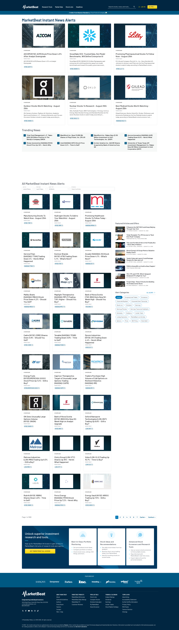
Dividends (108, 599)
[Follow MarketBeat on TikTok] (38, 611)
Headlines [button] (79, 7)
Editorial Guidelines (62, 599)
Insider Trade (139, 313)
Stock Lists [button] (69, 7)
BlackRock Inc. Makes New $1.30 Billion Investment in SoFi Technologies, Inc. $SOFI (106, 137)
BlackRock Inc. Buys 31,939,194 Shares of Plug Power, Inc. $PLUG (72, 136)
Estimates (120, 313)
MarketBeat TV (76, 602)
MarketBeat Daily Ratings (79, 599)
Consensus (144, 297)
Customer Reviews (77, 604)
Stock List (120, 305)
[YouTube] (29, 611)
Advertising (125, 597)
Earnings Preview (122, 309)
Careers (58, 607)
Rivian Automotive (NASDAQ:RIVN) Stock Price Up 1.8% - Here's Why (39, 144)
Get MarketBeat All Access (40, 551)
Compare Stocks (95, 599)
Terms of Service (127, 609)
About (58, 597)
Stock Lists (93, 597)
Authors (58, 602)
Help (61, 612)
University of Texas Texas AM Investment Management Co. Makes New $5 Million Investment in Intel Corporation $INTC (141, 146)
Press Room (59, 604)
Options (119, 321)
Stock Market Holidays (111, 607)
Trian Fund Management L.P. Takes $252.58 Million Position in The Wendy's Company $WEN (39, 137)
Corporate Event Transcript (139, 301)
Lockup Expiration (122, 317)
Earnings (137, 305)
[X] (23, 611)
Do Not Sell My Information (130, 602)
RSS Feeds (125, 607)
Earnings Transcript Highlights (140, 309)
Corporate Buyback (122, 301)
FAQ (57, 612)
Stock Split (144, 321)
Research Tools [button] (47, 7)
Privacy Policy (126, 604)
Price (126, 321)
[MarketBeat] (30, 6)
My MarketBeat (94, 604)
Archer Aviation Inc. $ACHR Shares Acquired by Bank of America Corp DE (107, 145)
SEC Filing (135, 321)
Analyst (119, 297)
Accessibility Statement (129, 599)
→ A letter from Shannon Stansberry (79, 13)
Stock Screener (94, 607)
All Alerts (150, 292)
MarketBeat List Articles (138, 317)
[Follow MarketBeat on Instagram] (35, 611)
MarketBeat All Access (78, 597)
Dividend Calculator (96, 602)
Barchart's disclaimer (81, 626)
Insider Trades (109, 604)
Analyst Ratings (109, 597)
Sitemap (124, 612)
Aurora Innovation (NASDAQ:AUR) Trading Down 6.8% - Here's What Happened (140, 137)
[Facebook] (26, 611)
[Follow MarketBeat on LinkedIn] (32, 611)
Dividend (129, 305)
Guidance (129, 313)
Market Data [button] (59, 7)
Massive (66, 625)
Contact (58, 609)
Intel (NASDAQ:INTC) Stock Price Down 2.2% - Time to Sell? (72, 144)
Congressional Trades (131, 297)
